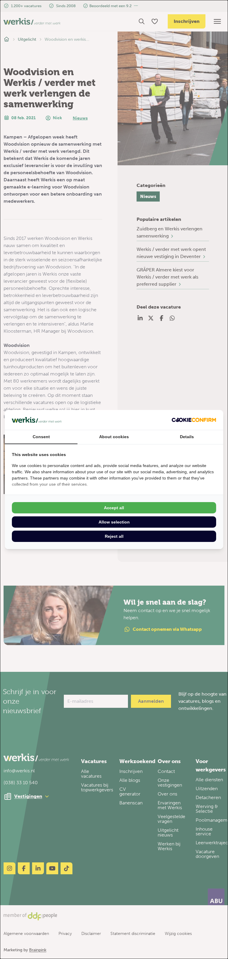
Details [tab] (187, 436)
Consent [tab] (41, 436)
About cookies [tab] (114, 436)
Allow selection (114, 522)
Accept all (114, 507)
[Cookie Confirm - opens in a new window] (194, 420)
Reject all (114, 536)
